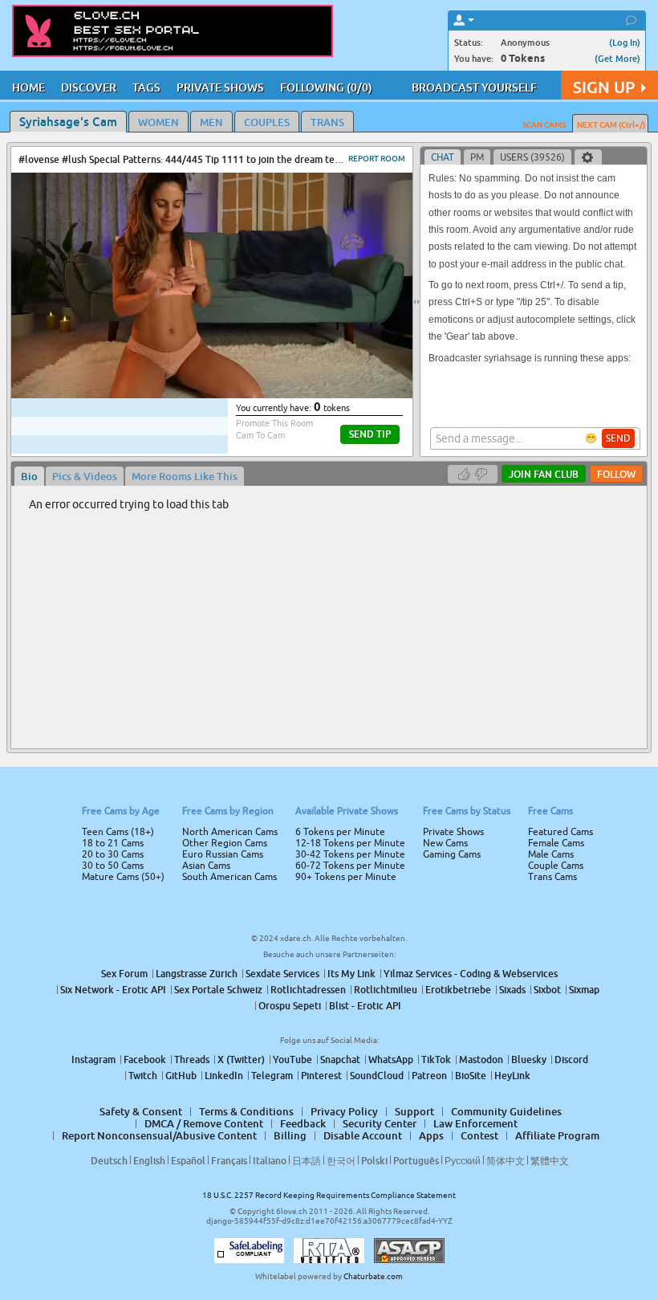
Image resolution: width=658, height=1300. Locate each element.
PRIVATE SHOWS (220, 87)
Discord (571, 1059)
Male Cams (551, 854)
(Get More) (617, 58)
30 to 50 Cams (113, 865)
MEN (211, 122)
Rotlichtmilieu (385, 990)
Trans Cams (552, 876)
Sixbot (547, 990)
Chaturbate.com (373, 1276)
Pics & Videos (84, 476)
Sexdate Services (282, 974)
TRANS (327, 122)
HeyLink (512, 1076)
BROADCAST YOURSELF (474, 87)
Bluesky (528, 1059)
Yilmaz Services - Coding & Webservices (471, 974)
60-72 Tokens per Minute (350, 865)
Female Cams (556, 843)
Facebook (145, 1059)
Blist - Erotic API (365, 1006)
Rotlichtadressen (308, 990)
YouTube (292, 1059)
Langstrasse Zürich (197, 974)
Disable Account (362, 1135)
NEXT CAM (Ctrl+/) (611, 124)
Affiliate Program (557, 1135)
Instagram (93, 1059)
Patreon (429, 1076)
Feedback (303, 1123)
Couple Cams (555, 865)
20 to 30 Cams (113, 854)
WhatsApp (390, 1059)
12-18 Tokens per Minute (350, 843)
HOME (28, 87)
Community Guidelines (506, 1111)
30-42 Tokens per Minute (350, 854)
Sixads (512, 990)
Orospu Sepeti (289, 1006)
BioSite (470, 1076)
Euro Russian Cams (222, 854)
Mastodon (481, 1059)
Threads (191, 1059)
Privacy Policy (344, 1111)
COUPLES (267, 122)
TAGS (146, 87)
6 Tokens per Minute (340, 831)
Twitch (142, 1076)
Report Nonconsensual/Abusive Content (159, 1135)
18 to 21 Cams (113, 843)
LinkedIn (224, 1076)
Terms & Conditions (246, 1111)
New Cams (445, 843)
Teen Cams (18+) (118, 831)
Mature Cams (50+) (123, 876)
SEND (618, 438)
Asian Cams (206, 865)
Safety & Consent (141, 1111)
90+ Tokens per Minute (345, 876)
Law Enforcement (475, 1123)
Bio (29, 476)
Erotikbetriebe (458, 990)
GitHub (181, 1076)
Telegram (272, 1076)
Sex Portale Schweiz (218, 990)
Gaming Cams (452, 854)
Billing (290, 1135)
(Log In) (624, 42)
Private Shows (453, 831)
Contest (479, 1135)
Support (414, 1111)
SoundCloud (377, 1076)
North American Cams (230, 831)
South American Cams (229, 876)
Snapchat (340, 1059)
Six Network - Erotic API (113, 990)
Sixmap (584, 990)
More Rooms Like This (185, 476)
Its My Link (351, 974)
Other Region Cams (224, 843)
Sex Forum (124, 974)
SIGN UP (604, 87)
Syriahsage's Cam (68, 121)
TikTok (436, 1059)
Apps (431, 1135)
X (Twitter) (241, 1059)
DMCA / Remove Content (203, 1123)
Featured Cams (560, 831)
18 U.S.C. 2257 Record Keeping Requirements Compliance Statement (329, 1195)
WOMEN (158, 122)
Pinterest (321, 1076)
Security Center (379, 1123)
